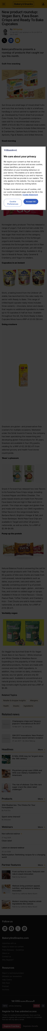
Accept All (31, 201)
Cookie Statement (30, 195)
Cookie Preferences (12, 202)
